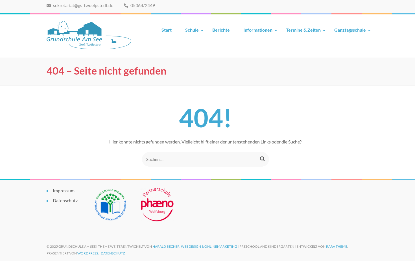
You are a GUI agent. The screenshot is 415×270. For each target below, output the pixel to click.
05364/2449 (142, 5)
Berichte (221, 29)
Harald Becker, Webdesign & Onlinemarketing (194, 246)
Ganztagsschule (350, 29)
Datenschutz (65, 200)
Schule (192, 29)
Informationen (257, 29)
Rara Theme (336, 246)
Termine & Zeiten (303, 29)
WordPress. (88, 253)
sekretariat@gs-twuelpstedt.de (82, 5)
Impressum (64, 190)
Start (166, 29)
